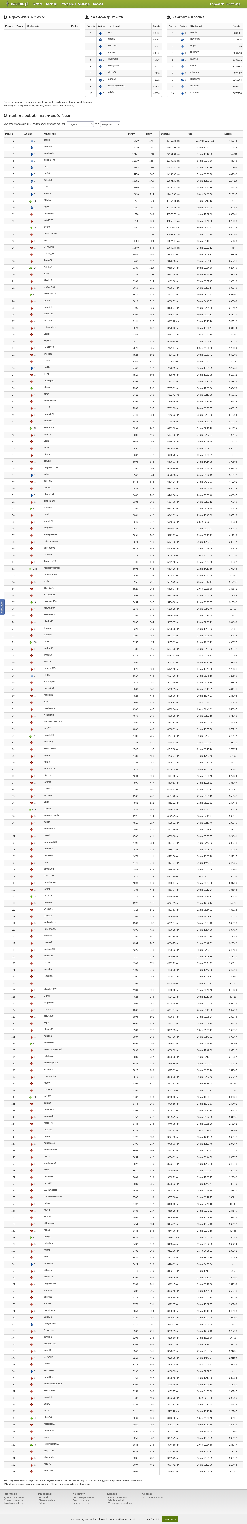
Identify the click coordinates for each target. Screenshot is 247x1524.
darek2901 (49, 548)
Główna (37, 3)
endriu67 (48, 648)
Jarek (47, 360)
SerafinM (48, 1357)
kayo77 (48, 1183)
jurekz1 (48, 447)
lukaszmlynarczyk (53, 1049)
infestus (48, 146)
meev (47, 1083)
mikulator (49, 1243)
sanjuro (48, 1036)
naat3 (47, 762)
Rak (46, 186)
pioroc (47, 454)
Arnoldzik (49, 715)
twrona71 (49, 942)
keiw (46, 474)
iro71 (46, 374)
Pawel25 (48, 1069)
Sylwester (49, 1330)
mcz (46, 862)
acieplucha (49, 160)
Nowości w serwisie (13, 1500)
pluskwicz (49, 1109)
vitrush (47, 387)
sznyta (47, 193)
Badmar (48, 634)
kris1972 (48, 220)
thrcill (47, 962)
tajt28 (47, 173)
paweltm (48, 915)
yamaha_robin (51, 815)
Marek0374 (50, 614)
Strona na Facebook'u (153, 1497)
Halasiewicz (50, 1076)
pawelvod (49, 869)
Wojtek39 (49, 1002)
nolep (47, 1203)
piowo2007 (49, 608)
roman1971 (50, 935)
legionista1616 (51, 1444)
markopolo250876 (53, 1383)
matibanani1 (50, 708)
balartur (48, 1089)
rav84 (47, 1210)
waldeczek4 (50, 1163)
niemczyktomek (116, 85)
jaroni (47, 889)
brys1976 (49, 588)
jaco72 (47, 728)
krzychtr (48, 527)
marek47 (48, 955)
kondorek (49, 153)
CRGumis (49, 247)
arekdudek (49, 1390)
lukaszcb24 (50, 293)
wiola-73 (48, 661)
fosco (193, 65)
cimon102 (49, 494)
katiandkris (50, 922)
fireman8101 (50, 233)
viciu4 (47, 334)
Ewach (47, 628)
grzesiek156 (50, 601)
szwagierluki (50, 534)
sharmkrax (49, 768)
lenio (46, 581)
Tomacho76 (50, 561)
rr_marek (195, 92)
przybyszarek (51, 467)
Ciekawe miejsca (47, 1500)
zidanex (48, 1270)
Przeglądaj (67, 3)
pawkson (48, 788)
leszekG (48, 1397)
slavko (47, 461)
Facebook (2, 607)
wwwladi (48, 655)
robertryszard (51, 541)
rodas (47, 1230)
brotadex (48, 1176)
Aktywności (44, 1497)
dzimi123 (48, 313)
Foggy (47, 675)
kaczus (47, 240)
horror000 (49, 213)
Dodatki (98, 3)
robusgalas (50, 327)
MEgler (47, 200)
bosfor (47, 755)
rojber (47, 1250)
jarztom (48, 795)
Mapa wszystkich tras (83, 1497)
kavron (47, 701)
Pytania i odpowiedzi (14, 1497)
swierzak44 (50, 748)
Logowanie (217, 3)
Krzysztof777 (51, 594)
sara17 (47, 1350)
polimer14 (49, 1430)
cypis (47, 207)
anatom (48, 902)
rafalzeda (49, 1056)
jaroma (47, 782)
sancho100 (49, 1143)
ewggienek (49, 1310)
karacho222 (50, 929)
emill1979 (49, 347)
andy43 (48, 1236)
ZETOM (47, 1216)
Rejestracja (233, 3)
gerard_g (48, 741)
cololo (47, 822)
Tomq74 (48, 260)
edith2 (47, 1404)
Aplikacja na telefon (117, 1497)
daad (46, 514)
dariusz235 (49, 949)
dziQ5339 (49, 1016)
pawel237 (49, 808)
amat (46, 394)
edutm (47, 1136)
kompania (49, 1116)
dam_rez (48, 1470)
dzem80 (112, 72)
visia (46, 441)
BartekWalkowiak (53, 1196)
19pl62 (47, 340)
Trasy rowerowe (81, 1500)
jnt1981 (48, 1096)
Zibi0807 (194, 52)
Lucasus (48, 855)
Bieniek (48, 507)
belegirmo (113, 65)
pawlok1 (48, 1337)
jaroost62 (49, 320)
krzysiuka (195, 39)
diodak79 (48, 1029)
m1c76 (47, 1464)
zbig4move (49, 1223)
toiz (46, 982)
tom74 (47, 1363)
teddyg (47, 434)
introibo (48, 969)
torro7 (47, 407)
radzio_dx (49, 253)
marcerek (49, 1123)
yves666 (48, 909)
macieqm (49, 695)
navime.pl (19, 3)
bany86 (48, 1103)
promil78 (48, 1276)
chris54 (112, 79)
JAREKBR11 (50, 1190)
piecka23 (48, 621)
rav (110, 32)
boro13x (48, 180)
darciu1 (48, 481)
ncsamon (49, 1042)
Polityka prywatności (14, 1503)
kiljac (46, 1022)
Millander (194, 85)
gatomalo (113, 59)
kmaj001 (48, 1377)
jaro (46, 166)
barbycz (48, 1297)
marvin (47, 835)
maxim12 (49, 420)
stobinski (48, 848)
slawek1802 (50, 1343)
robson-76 (49, 875)
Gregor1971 (50, 1323)
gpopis (111, 39)
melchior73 (50, 1424)
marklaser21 (50, 1149)
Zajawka (48, 1317)
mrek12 (48, 895)
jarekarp (48, 1263)
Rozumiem (170, 1519)
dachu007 (49, 688)
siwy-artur (49, 1450)
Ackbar (48, 267)
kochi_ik (48, 307)
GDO (46, 641)
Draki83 (48, 554)
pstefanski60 (50, 842)
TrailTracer (49, 501)
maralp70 (49, 735)
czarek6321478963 (54, 721)
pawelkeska (50, 882)
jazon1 (47, 1410)
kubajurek (195, 79)
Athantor (194, 72)
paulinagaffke (51, 1062)
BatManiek (49, 287)
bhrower (112, 45)
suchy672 (49, 414)
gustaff (47, 300)
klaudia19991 (51, 989)
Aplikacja (84, 3)
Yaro (46, 273)
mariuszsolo (50, 574)
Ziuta (46, 802)
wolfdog (48, 1290)
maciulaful (49, 828)
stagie (193, 45)
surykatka (49, 1370)
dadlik (47, 367)
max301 (48, 1129)
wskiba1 (48, 354)
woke (46, 1169)
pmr (46, 1256)
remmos (48, 1009)
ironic (47, 1437)
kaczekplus (50, 681)
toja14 (111, 92)
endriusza (49, 427)
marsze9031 (50, 668)
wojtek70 (48, 521)
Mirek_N (48, 280)
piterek (47, 775)
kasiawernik (50, 400)
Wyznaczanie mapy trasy (120, 1503)
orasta (47, 1156)
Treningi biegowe (81, 1503)
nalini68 (194, 59)
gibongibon (49, 380)
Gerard (47, 487)
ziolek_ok (49, 1457)
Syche (47, 227)
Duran (47, 996)
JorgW (111, 52)
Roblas (47, 1303)
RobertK (48, 976)
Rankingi (51, 3)
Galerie (42, 1503)
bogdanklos (50, 1283)
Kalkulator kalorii (116, 1500)
